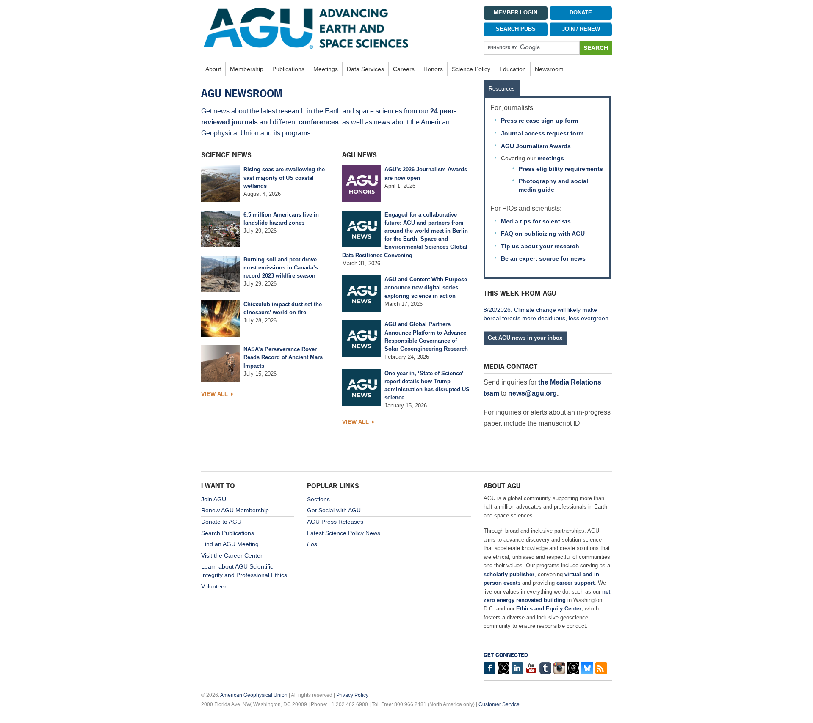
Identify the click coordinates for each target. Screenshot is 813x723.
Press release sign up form (539, 120)
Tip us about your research (540, 246)
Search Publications (227, 533)
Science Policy (471, 69)
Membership (246, 69)
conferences (319, 122)
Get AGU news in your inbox (525, 338)
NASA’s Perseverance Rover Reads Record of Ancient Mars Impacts (283, 357)
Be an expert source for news (543, 258)
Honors (433, 69)
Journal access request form (542, 133)
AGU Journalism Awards (536, 146)
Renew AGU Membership (235, 510)
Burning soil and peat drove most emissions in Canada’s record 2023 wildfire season (280, 267)
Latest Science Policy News (343, 533)
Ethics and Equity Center (548, 608)
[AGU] (336, 28)
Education (512, 69)
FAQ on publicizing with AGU (543, 233)
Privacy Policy (352, 695)
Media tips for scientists (536, 221)
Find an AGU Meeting (230, 544)
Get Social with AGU (334, 510)
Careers (404, 69)
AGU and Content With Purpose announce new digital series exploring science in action (425, 287)
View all (214, 394)
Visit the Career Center (232, 555)
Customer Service (499, 704)
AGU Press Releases (335, 521)
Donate (581, 13)
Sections (318, 499)
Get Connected (506, 655)
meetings (550, 158)
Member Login (515, 13)
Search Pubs (516, 29)
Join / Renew (581, 29)
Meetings (325, 69)
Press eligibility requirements (561, 168)
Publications (288, 69)
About (213, 69)
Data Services (365, 69)
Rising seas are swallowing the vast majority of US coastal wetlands (284, 177)
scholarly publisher (509, 574)
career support (575, 583)
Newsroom (549, 69)
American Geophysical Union (254, 695)
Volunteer (214, 586)
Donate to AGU (221, 521)
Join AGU (213, 499)
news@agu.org (532, 393)
